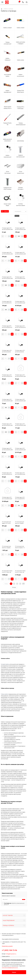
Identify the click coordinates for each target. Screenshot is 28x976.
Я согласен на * (14, 904)
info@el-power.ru (11, 954)
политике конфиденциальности (10, 967)
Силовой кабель (5, 664)
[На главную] (7, 2)
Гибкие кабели (4, 694)
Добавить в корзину (12, 236)
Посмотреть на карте (7, 946)
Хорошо (14, 972)
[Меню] (2, 2)
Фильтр (6, 211)
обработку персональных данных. (14, 904)
